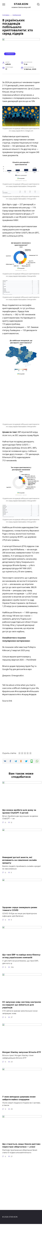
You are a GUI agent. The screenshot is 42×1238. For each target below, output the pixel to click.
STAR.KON (21, 4)
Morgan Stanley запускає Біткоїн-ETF (21, 1052)
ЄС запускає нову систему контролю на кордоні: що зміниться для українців (21, 1005)
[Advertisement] (21, 398)
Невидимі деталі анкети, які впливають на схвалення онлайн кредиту (19, 860)
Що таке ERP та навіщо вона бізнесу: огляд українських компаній (21, 956)
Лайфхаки (10, 54)
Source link (7, 701)
